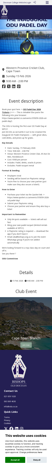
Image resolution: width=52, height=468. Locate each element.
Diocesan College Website (14, 2)
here (40, 452)
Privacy (7, 420)
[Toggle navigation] (47, 2)
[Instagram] (21, 429)
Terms (7, 417)
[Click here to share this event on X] (8, 87)
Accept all (15, 460)
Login (28, 2)
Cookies (7, 423)
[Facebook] (11, 429)
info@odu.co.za (10, 406)
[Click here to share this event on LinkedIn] (13, 87)
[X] (6, 429)
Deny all (36, 460)
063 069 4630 (10, 401)
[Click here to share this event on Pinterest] (18, 87)
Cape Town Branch (26, 338)
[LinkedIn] (16, 429)
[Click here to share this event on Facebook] (3, 87)
